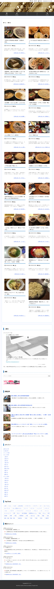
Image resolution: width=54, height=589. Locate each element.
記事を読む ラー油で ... (44, 241)
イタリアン (35, 505)
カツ (41, 505)
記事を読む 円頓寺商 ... (19, 209)
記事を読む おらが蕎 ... (19, 147)
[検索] (51, 1)
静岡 (6, 474)
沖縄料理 (21, 515)
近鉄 (48, 515)
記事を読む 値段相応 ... (44, 274)
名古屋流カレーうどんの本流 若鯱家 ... (13, 553)
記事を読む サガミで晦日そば (42, 147)
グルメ (6, 454)
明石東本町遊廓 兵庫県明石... (12, 529)
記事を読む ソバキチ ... (44, 52)
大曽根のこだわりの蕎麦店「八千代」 (38, 165)
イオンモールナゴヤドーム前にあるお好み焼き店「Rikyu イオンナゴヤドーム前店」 (30, 433)
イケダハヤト (28, 505)
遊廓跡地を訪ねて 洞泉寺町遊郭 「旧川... (13, 563)
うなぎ (14, 505)
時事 (11, 515)
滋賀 (6, 470)
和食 (40, 513)
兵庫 (6, 460)
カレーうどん (47, 505)
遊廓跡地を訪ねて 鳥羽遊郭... (11, 542)
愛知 (14, 45)
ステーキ (32, 508)
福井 (6, 472)
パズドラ (12, 510)
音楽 (31, 518)
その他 (5, 450)
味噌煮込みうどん (33, 513)
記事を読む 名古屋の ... (44, 84)
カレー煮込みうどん (17, 508)
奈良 (6, 464)
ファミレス (28, 510)
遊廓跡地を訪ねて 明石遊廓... (11, 533)
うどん (9, 505)
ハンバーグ (39, 508)
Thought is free (34, 585)
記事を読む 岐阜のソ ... (19, 315)
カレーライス (7, 508)
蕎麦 (43, 515)
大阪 (15, 265)
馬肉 (36, 518)
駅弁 (41, 518)
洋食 (27, 515)
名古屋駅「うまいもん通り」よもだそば (15, 102)
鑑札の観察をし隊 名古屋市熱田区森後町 (20, 395)
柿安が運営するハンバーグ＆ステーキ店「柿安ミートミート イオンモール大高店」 (29, 424)
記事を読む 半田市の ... (19, 52)
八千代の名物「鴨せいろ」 (11, 165)
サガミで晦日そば (33, 135)
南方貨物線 (24, 513)
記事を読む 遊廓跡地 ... (44, 315)
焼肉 (38, 515)
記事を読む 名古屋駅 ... (19, 116)
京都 (6, 458)
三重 (6, 456)
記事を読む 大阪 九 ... (19, 274)
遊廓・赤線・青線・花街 (9, 518)
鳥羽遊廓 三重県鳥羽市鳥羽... (12, 538)
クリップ (6, 452)
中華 (14, 513)
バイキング (46, 508)
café (5, 505)
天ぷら (44, 513)
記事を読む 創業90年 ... (19, 84)
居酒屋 (5, 515)
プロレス (36, 510)
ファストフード (20, 510)
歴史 (16, 515)
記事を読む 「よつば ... (19, 241)
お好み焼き (20, 505)
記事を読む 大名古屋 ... (44, 209)
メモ (41, 510)
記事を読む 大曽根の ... (44, 116)
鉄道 (26, 518)
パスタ (5, 510)
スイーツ (26, 508)
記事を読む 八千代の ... (19, 178)
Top (5, 22)
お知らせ (6, 448)
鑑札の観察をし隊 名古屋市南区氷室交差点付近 (21, 405)
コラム (6, 476)
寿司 (49, 513)
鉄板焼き (20, 518)
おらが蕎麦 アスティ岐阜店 (11, 135)
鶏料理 (47, 518)
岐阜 (15, 138)
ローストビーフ (7, 513)
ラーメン (47, 510)
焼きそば (33, 515)
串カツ (18, 513)
